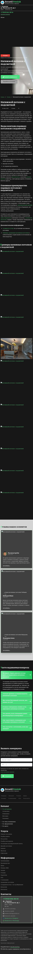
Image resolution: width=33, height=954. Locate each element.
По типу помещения (9, 821)
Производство (5, 863)
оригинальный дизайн (25, 205)
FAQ (2, 40)
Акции (3, 870)
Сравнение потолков (7, 882)
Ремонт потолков (6, 834)
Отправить (7, 776)
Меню (2, 17)
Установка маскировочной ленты (12, 843)
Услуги (3, 27)
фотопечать (16, 177)
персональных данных (7, 772)
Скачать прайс (9, 911)
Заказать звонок (5, 14)
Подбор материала (7, 841)
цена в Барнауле (6, 218)
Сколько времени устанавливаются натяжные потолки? (15, 694)
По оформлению (7, 824)
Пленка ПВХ (5, 868)
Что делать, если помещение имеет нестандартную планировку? (15, 714)
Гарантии (4, 875)
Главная (3, 20)
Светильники (5, 861)
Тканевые (5, 818)
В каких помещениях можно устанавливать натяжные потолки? (15, 708)
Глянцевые (5, 813)
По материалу (7, 809)
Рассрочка (4, 839)
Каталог (3, 23)
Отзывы (3, 33)
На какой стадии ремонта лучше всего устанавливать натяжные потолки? (14, 675)
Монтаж (3, 851)
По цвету (5, 826)
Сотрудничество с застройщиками (12, 884)
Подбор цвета (5, 836)
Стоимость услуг (8, 228)
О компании (4, 37)
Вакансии (4, 887)
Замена (3, 848)
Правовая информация (7, 943)
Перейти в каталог (9, 81)
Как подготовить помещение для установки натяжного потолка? (14, 721)
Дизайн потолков (6, 846)
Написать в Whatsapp (12, 920)
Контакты (4, 44)
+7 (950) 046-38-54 (7, 12)
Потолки (9, 97)
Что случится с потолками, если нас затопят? (15, 727)
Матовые (5, 816)
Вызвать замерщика (10, 77)
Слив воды (4, 853)
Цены (2, 30)
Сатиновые (5, 811)
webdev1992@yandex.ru (12, 913)
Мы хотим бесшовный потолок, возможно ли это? (15, 701)
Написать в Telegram (11, 918)
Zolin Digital (15, 947)
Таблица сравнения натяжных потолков (16, 233)
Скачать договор (10, 908)
